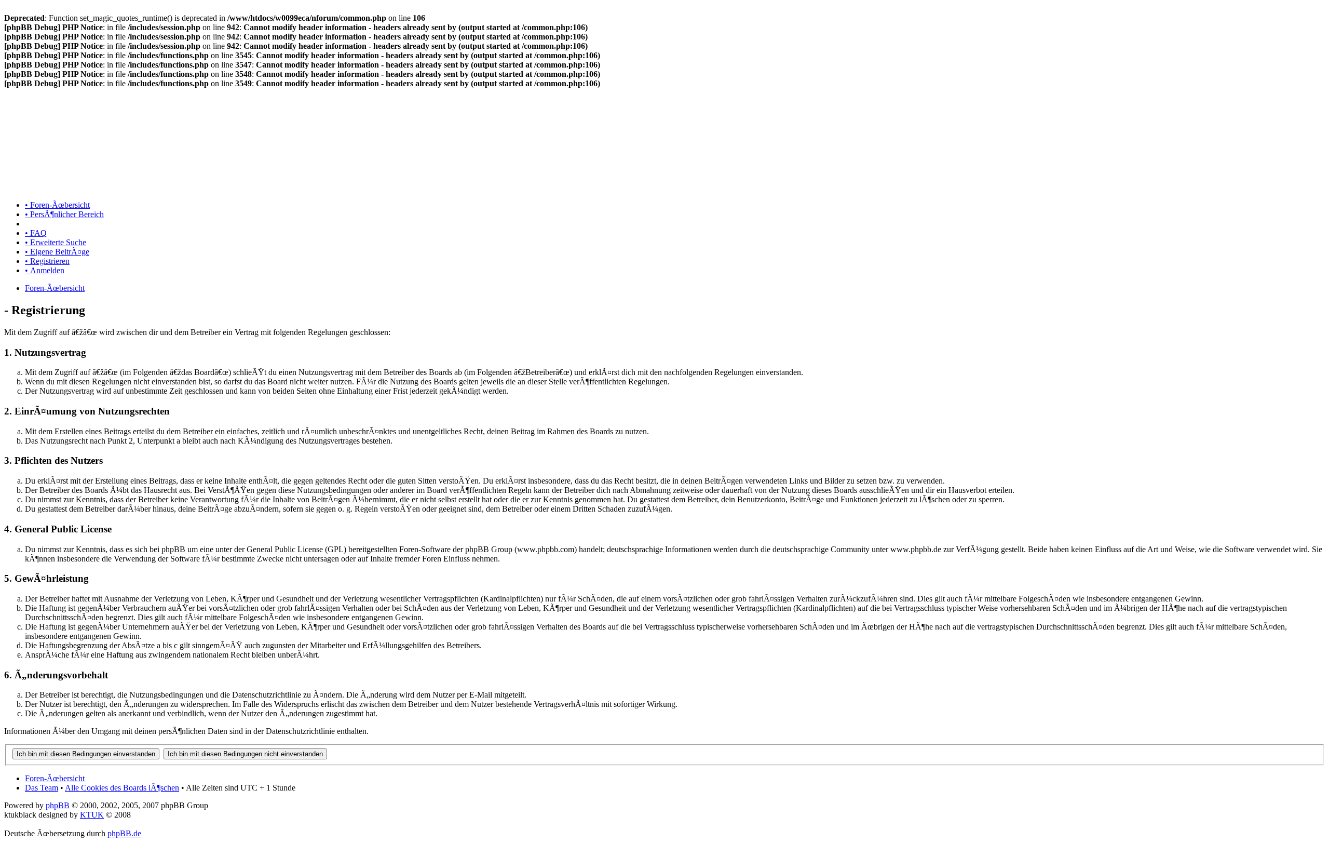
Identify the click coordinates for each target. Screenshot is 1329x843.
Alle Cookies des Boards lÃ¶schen (122, 787)
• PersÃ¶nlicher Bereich (64, 214)
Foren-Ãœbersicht (55, 288)
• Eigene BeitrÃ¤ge (57, 251)
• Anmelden (44, 270)
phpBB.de (124, 833)
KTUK (92, 814)
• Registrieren (47, 261)
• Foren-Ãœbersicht (57, 204)
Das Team (41, 787)
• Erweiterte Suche (55, 242)
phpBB (58, 805)
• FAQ (36, 233)
